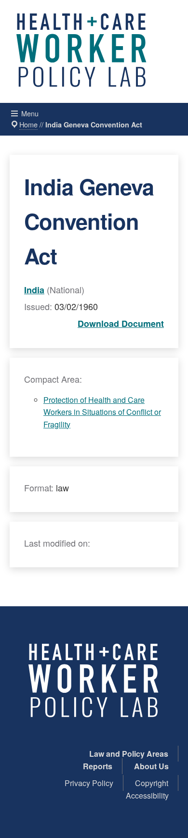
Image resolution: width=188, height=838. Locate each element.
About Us (151, 766)
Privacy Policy (89, 782)
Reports (97, 766)
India (34, 290)
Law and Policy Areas (128, 753)
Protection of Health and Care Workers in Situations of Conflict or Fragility (102, 412)
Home (28, 124)
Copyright (151, 782)
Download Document (121, 323)
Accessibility (147, 795)
